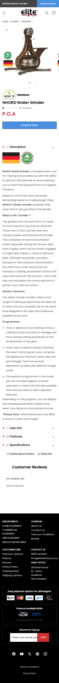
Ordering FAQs (10, 571)
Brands (35, 538)
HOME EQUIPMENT (12, 525)
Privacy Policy (10, 566)
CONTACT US (38, 549)
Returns (6, 562)
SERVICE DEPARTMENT (14, 542)
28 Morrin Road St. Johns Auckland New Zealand (39, 573)
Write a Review (15, 485)
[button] (3, 12)
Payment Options (12, 554)
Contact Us (38, 530)
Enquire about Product (22, 453)
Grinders (26, 21)
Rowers (15, 21)
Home (5, 21)
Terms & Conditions (42, 534)
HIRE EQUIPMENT (11, 537)
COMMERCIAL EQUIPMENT (9, 531)
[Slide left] (22, 82)
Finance (6, 558)
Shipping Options (12, 575)
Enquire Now (48, 3)
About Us (36, 525)
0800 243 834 (39, 554)
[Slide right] (36, 82)
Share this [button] (46, 453)
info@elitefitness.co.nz (44, 558)
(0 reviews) (25, 108)
